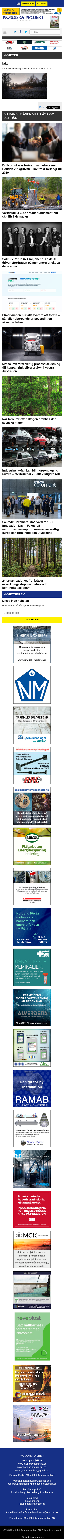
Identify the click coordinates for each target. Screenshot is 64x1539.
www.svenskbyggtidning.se (32, 1464)
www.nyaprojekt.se (32, 1460)
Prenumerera (28, 3)
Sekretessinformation (33, 1537)
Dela (41, 107)
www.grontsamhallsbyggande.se (32, 1470)
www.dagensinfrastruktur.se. (32, 1467)
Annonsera (41, 3)
